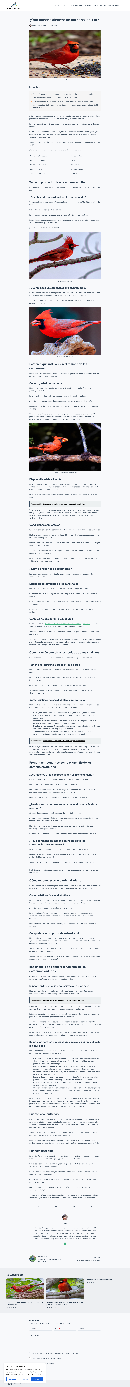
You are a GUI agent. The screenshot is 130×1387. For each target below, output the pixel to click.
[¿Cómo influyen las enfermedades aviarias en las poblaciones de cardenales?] (65, 1288)
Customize (12, 1379)
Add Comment (36, 1335)
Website (82, 1328)
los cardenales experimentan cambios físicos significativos (67, 624)
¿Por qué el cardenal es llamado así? (99, 1280)
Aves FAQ (65, 5)
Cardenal (54, 25)
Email (57, 1328)
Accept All (37, 1379)
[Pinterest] (74, 1206)
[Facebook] (38, 1206)
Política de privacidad (111, 5)
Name (33, 1328)
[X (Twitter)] (56, 1206)
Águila (56, 5)
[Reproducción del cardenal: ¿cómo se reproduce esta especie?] (25, 1288)
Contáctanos (97, 5)
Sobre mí (88, 5)
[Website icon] (65, 1243)
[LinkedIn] (92, 1206)
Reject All (25, 1379)
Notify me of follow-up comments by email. (46, 1358)
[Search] (123, 5)
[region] (25, 1373)
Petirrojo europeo (77, 5)
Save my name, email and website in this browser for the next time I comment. (55, 1353)
